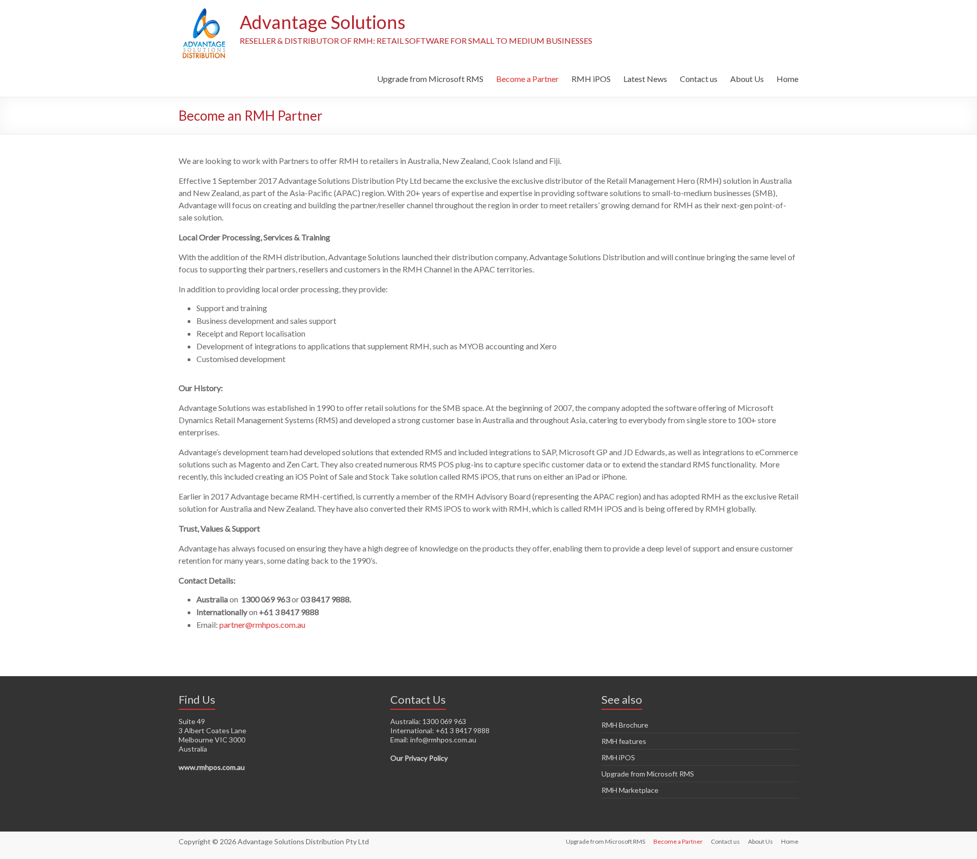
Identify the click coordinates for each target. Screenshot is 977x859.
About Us (747, 79)
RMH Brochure (624, 725)
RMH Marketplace (629, 790)
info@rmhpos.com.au (443, 739)
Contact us (698, 79)
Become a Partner (527, 79)
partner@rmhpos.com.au (262, 624)
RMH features (623, 741)
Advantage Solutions (323, 22)
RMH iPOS (591, 79)
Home (787, 79)
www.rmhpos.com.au (212, 767)
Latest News (645, 79)
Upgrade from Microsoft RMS (430, 79)
